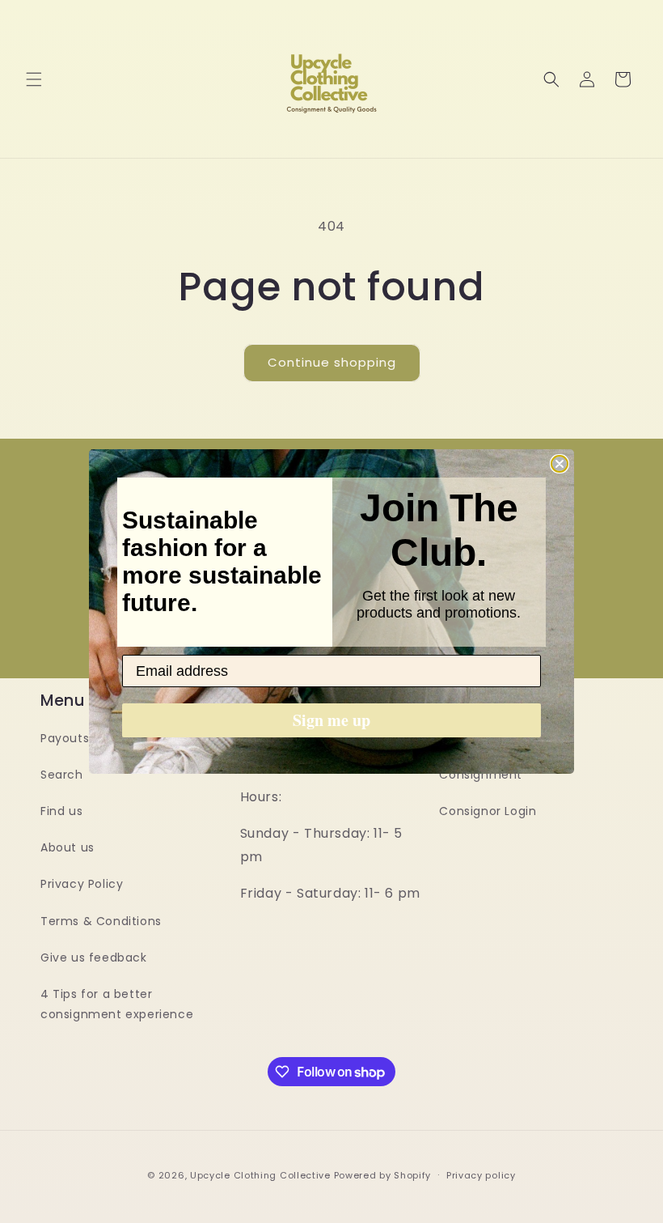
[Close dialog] (559, 464)
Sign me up (331, 720)
